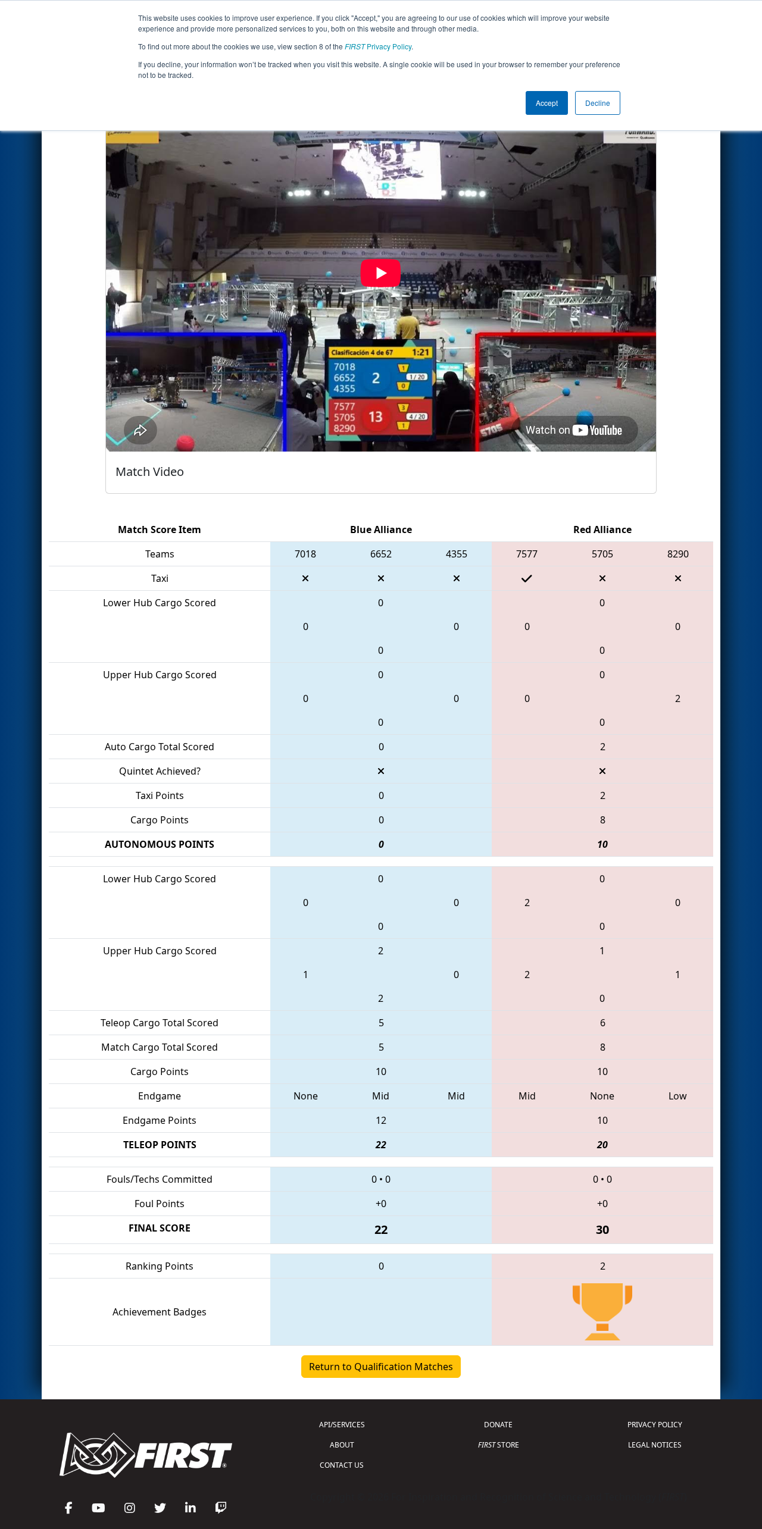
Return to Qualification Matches (381, 1366)
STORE (498, 1445)
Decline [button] (597, 103)
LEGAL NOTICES (655, 1445)
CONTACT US (342, 1465)
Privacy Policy (378, 46)
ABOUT (342, 1445)
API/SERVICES (342, 1425)
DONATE (498, 1425)
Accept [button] (547, 103)
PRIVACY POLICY (654, 1425)
